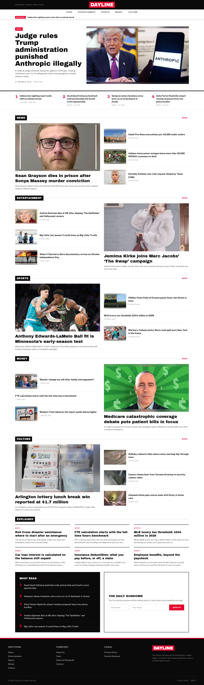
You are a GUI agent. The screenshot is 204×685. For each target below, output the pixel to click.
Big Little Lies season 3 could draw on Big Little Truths (68, 235)
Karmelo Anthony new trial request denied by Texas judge (155, 175)
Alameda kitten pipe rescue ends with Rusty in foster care (156, 496)
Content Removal (112, 656)
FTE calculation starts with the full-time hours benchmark (45, 396)
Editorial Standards (65, 660)
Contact (60, 664)
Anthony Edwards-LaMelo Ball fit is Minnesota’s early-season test (54, 339)
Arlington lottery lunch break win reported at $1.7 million (52, 499)
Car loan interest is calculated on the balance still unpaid (40, 556)
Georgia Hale (25, 82)
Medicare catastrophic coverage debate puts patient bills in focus (141, 419)
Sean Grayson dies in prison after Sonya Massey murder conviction (53, 178)
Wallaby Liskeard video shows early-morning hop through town (158, 455)
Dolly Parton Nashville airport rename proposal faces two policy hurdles (171, 99)
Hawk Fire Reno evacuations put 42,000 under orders (156, 134)
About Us (60, 652)
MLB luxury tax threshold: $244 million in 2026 (129, 315)
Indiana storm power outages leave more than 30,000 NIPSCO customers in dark (156, 155)
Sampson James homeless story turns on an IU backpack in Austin (127, 99)
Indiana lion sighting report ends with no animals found (50, 17)
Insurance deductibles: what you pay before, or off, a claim (99, 556)
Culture (133, 12)
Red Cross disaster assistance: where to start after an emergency (41, 534)
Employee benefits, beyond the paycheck (157, 556)
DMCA (193, 681)
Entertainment (87, 12)
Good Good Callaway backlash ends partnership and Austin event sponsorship (82, 99)
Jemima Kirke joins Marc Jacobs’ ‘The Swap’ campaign (141, 258)
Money (119, 12)
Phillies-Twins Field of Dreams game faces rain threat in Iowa (157, 299)
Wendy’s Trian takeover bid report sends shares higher (68, 412)
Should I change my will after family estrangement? (67, 379)
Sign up (176, 607)
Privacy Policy (110, 652)
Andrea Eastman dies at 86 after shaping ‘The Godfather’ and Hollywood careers (70, 214)
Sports (105, 12)
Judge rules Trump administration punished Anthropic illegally (48, 49)
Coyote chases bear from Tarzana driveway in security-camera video (157, 476)
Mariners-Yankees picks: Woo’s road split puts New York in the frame (157, 332)
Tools (58, 656)
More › (185, 118)
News (69, 12)
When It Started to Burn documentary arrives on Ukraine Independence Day (69, 256)
